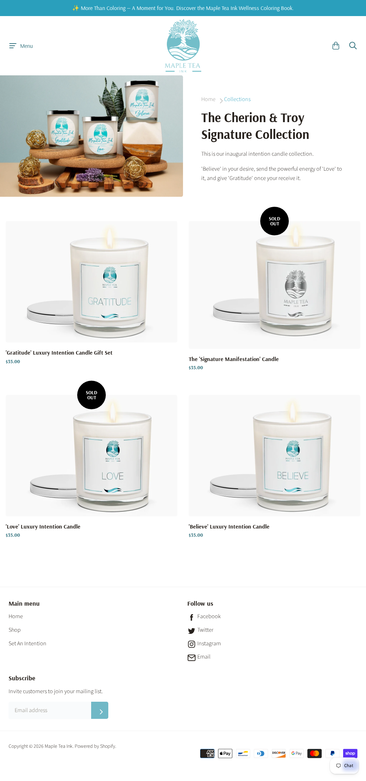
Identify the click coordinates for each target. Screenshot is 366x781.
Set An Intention (27, 643)
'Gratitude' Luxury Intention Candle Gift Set (59, 353)
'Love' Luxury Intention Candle (43, 527)
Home (16, 616)
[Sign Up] (99, 710)
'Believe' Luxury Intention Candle (229, 527)
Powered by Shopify (95, 746)
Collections (237, 99)
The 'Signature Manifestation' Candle (234, 359)
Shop (15, 630)
